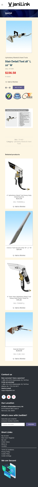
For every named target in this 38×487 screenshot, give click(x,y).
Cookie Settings (6, 456)
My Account (5, 436)
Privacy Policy (5, 452)
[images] (19, 37)
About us (4, 444)
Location (4, 446)
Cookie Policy (5, 454)
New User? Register (7, 438)
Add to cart (18, 87)
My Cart (3, 440)
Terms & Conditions (7, 450)
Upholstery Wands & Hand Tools (16, 58)
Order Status (5, 442)
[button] (11, 82)
